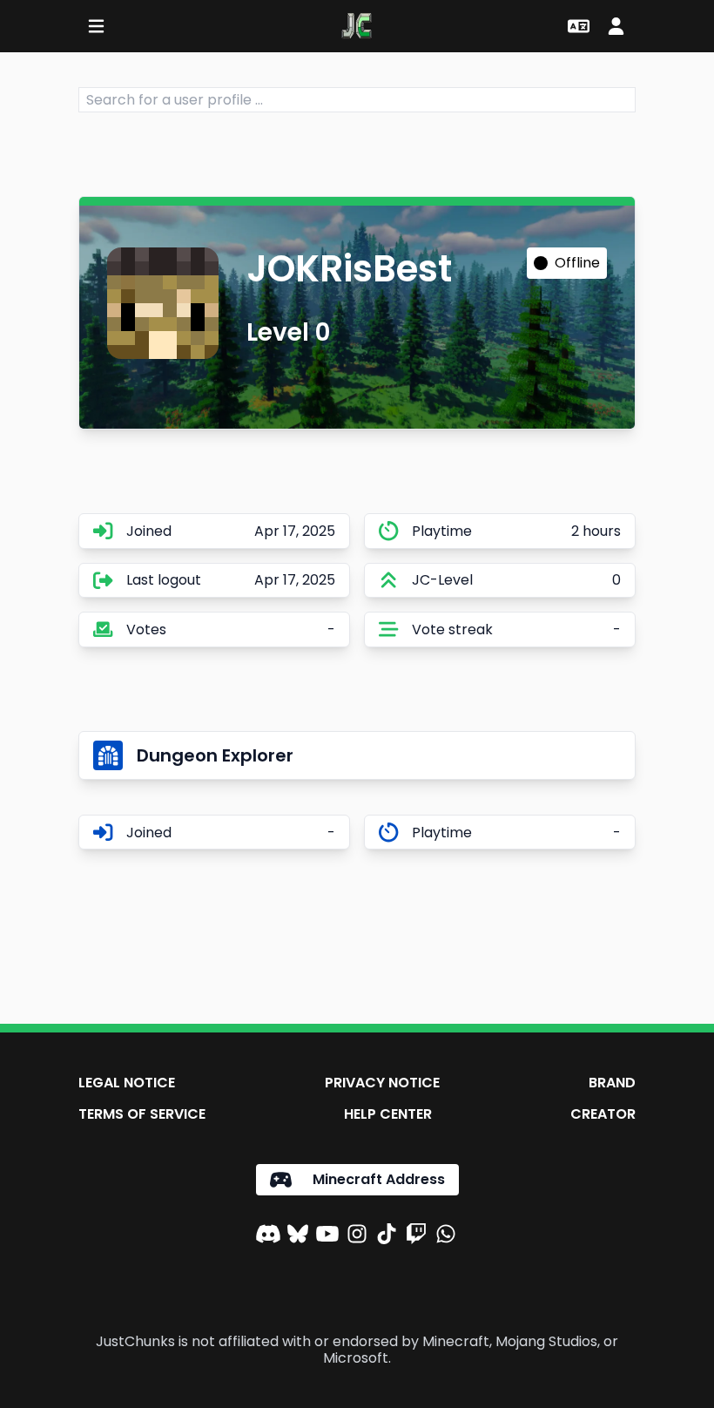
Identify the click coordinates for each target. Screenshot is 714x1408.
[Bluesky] (298, 1236)
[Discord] (268, 1236)
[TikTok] (387, 1236)
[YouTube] (327, 1236)
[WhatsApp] (446, 1236)
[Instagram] (357, 1236)
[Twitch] (416, 1236)
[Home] (356, 26)
